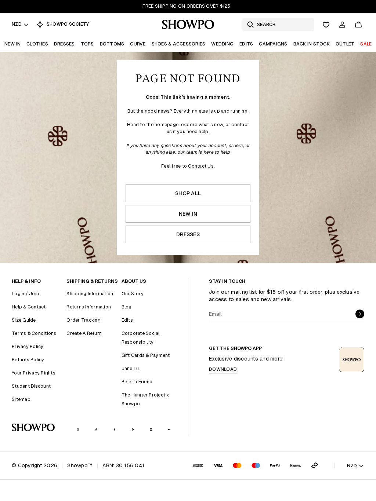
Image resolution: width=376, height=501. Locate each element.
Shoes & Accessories (179, 44)
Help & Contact (29, 307)
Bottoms (112, 44)
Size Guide (24, 320)
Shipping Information (89, 293)
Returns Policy (28, 359)
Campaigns (273, 44)
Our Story (133, 293)
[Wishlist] (326, 24)
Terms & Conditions (34, 333)
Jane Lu (130, 368)
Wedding (222, 44)
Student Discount (31, 386)
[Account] (342, 24)
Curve (137, 44)
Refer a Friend (137, 382)
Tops (87, 44)
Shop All (188, 193)
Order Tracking (83, 320)
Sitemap (21, 399)
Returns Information (88, 307)
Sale (366, 44)
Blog (127, 307)
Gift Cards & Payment (146, 355)
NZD (17, 24)
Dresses (64, 44)
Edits (246, 44)
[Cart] (358, 24)
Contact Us (201, 166)
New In (12, 44)
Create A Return (84, 333)
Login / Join (25, 293)
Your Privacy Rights (33, 373)
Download (223, 369)
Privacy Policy (28, 346)
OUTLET (345, 44)
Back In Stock (311, 44)
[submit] (359, 314)
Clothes (37, 44)
